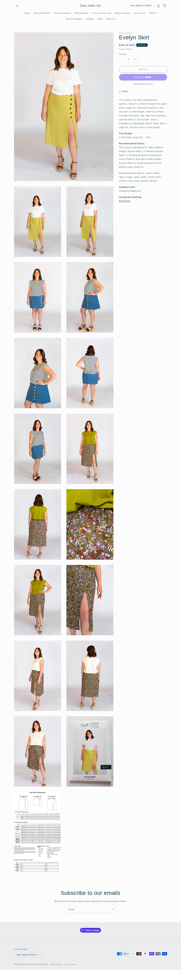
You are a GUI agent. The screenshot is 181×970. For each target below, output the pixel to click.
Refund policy (56, 964)
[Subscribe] (112, 909)
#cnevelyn (125, 201)
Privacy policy (70, 964)
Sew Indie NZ (26, 964)
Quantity (123, 54)
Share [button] (125, 91)
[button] (17, 6)
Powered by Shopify (40, 964)
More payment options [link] (143, 84)
